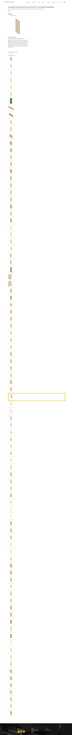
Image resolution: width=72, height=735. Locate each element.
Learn (39, 2)
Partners (46, 728)
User (58, 2)
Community (33, 2)
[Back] (36, 10)
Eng (61, 2)
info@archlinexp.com (20, 729)
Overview (27, 2)
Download (54, 2)
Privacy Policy (47, 730)
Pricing (48, 2)
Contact (43, 2)
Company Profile (48, 729)
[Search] (64, 2)
